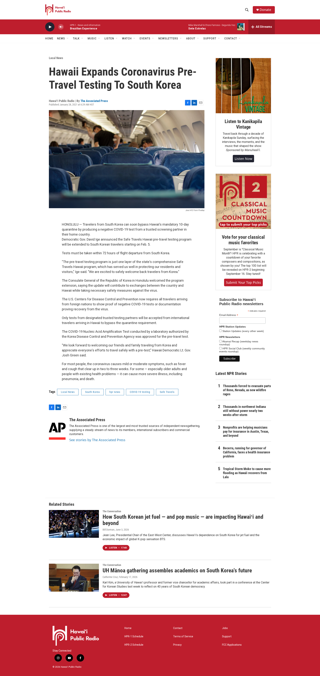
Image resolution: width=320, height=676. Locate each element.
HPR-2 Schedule (133, 644)
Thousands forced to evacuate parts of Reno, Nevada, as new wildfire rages (247, 390)
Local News (56, 58)
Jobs (225, 628)
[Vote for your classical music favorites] (243, 201)
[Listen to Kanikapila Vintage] (243, 85)
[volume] (61, 27)
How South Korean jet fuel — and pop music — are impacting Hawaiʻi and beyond (183, 520)
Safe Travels (167, 391)
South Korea (92, 391)
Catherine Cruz (110, 577)
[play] (50, 27)
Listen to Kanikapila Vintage (243, 124)
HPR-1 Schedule (133, 636)
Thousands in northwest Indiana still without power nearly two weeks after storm (244, 411)
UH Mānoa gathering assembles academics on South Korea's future (177, 570)
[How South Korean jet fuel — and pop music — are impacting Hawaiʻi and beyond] (74, 524)
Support (226, 636)
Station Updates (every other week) (243, 331)
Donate (265, 10)
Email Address (228, 315)
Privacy (177, 644)
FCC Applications (232, 644)
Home (49, 38)
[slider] (66, 27)
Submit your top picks (243, 282)
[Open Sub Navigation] (67, 38)
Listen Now (243, 158)
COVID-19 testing (140, 391)
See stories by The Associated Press (97, 440)
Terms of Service (183, 636)
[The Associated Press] (57, 428)
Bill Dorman (108, 529)
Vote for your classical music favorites (243, 239)
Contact (177, 628)
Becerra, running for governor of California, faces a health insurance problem (246, 452)
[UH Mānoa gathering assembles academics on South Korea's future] (74, 577)
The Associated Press (94, 101)
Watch (127, 38)
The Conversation (112, 511)
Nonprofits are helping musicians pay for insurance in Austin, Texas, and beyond (246, 431)
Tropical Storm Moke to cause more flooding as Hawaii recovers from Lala (247, 473)
